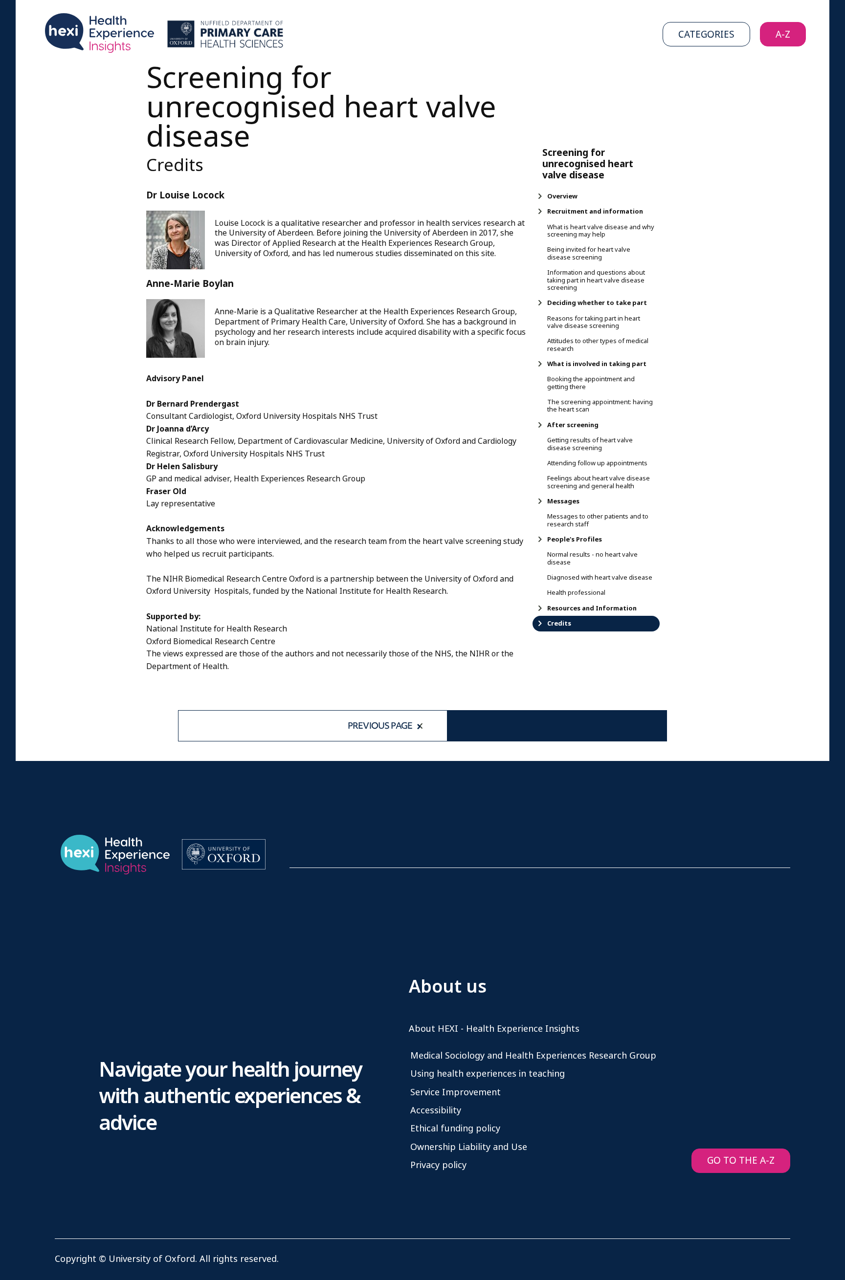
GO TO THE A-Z (741, 1160)
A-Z (783, 34)
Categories (706, 34)
